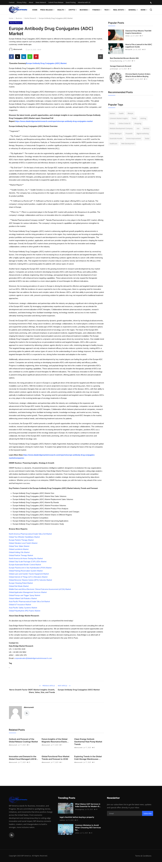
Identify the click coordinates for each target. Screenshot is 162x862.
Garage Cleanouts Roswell (120, 66)
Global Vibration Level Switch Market (23, 543)
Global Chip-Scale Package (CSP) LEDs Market (27, 562)
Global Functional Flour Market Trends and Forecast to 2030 (55, 757)
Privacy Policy (21, 2)
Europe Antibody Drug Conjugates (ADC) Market (46, 63)
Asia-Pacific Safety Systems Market (23, 608)
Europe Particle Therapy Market (21, 540)
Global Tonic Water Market (19, 546)
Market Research (30, 18)
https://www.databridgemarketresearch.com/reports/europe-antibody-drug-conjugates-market (54, 121)
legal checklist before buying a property (77, 817)
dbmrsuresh (29, 707)
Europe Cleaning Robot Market (21, 583)
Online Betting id (115, 133)
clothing (143, 118)
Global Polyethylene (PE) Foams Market (24, 611)
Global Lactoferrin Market (18, 549)
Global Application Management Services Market (28, 592)
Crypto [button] (72, 10)
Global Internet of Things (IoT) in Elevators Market (28, 577)
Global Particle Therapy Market (21, 555)
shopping (137, 123)
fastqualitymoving (116, 61)
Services (146, 128)
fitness (112, 123)
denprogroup (79, 809)
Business (19, 18)
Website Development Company (121, 128)
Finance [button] (96, 10)
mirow (127, 36)
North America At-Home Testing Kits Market (26, 558)
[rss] (11, 835)
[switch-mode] (151, 2)
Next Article (63, 686)
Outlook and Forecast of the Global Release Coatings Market (23, 740)
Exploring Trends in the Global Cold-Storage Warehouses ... (88, 757)
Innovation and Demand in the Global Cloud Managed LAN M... (23, 757)
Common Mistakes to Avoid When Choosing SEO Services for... (88, 827)
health (121, 113)
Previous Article (48, 686)
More (143, 10)
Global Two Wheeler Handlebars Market (24, 537)
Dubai (147, 138)
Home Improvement (133, 138)
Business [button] (84, 10)
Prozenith (129, 133)
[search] (151, 10)
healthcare (113, 143)
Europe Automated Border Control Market (25, 565)
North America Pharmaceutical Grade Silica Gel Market (30, 534)
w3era (77, 833)
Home (34, 10)
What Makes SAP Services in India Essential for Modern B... (88, 805)
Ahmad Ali (128, 49)
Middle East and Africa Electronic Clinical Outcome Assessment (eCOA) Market (40, 589)
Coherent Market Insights (119, 118)
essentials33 (129, 79)
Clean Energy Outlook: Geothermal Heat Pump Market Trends (88, 741)
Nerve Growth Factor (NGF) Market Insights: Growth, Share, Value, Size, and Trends (32, 691)
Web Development (127, 143)
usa (138, 128)
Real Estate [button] (118, 10)
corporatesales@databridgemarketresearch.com (33, 658)
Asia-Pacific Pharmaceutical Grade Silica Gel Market (29, 601)
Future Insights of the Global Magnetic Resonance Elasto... (55, 740)
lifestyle (130, 113)
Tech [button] (106, 10)
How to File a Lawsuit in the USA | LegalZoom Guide (138, 45)
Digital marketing (143, 133)
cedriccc (62, 820)
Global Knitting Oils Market (19, 552)
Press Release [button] (46, 10)
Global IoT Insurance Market (20, 605)
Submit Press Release (55, 2)
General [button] (132, 10)
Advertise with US (84, 2)
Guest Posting (71, 2)
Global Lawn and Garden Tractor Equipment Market (29, 574)
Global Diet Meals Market (19, 586)
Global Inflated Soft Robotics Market (23, 598)
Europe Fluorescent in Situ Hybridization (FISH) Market (30, 568)
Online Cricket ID (124, 123)
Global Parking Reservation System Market (26, 571)
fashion (112, 113)
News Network (41, 2)
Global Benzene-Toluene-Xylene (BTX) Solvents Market (30, 580)
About (31, 2)
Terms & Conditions (143, 856)
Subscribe (148, 813)
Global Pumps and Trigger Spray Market (24, 595)
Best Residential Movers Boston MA (124, 58)
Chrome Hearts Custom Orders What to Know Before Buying (137, 75)
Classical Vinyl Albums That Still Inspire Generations (138, 32)
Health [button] (60, 10)
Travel (134, 118)
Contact (11, 2)
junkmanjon (114, 69)
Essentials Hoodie (116, 138)
